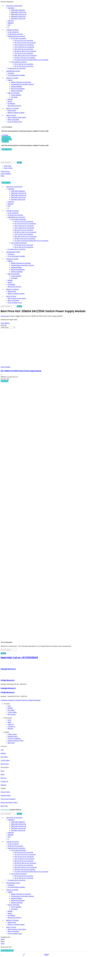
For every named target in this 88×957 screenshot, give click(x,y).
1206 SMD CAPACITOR (18, 16)
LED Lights (14, 97)
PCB (9, 25)
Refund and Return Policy (9, 802)
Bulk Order (5, 141)
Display (10, 80)
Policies (3, 788)
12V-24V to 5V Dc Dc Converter (25, 43)
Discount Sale (6, 137)
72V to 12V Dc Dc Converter (23, 53)
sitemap (3, 785)
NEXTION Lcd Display (18, 89)
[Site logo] (10, 160)
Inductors (11, 21)
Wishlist (10, 708)
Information (5, 767)
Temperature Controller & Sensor (22, 84)
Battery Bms (12, 111)
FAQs (9, 720)
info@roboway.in (8, 680)
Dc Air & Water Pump (15, 122)
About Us (11, 724)
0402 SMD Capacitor (18, 10)
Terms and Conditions (8, 799)
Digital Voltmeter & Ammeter (21, 82)
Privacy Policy (12, 734)
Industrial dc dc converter (16, 36)
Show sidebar (5, 323)
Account (3, 746)
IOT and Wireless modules (16, 75)
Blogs (9, 722)
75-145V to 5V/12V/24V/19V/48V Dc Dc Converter (31, 60)
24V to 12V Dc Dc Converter (23, 41)
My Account (12, 714)
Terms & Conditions (14, 739)
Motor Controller (13, 120)
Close (2, 939)
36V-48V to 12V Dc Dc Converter (25, 55)
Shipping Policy (13, 736)
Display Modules (16, 86)
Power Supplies (16, 95)
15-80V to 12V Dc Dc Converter (24, 58)
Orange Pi (11, 73)
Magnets (10, 23)
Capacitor (11, 8)
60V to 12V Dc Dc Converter (23, 49)
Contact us (4, 781)
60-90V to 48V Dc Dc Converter (25, 51)
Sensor (10, 101)
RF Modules (11, 104)
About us (4, 778)
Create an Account (7, 951)
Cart (9, 706)
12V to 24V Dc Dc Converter (23, 64)
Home (3, 316)
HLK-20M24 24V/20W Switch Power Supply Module (21, 371)
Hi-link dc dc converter (15, 34)
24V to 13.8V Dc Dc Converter (24, 47)
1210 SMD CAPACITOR (18, 19)
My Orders (11, 710)
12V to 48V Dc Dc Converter (23, 66)
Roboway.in (5, 810)
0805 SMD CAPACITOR (18, 14)
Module (10, 99)
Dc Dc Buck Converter (18, 38)
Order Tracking (7, 139)
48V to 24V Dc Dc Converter (24, 45)
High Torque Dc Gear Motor (17, 117)
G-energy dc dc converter (17, 68)
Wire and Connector (14, 106)
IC (8, 27)
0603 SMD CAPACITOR (18, 12)
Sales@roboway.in (8, 669)
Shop (7, 316)
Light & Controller (13, 93)
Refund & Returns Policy (16, 741)
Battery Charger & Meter (16, 113)
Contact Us (11, 726)
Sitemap (10, 729)
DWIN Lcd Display (17, 91)
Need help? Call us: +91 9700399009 (19, 657)
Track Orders (12, 712)
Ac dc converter (13, 32)
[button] (4, 381)
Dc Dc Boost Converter (19, 62)
